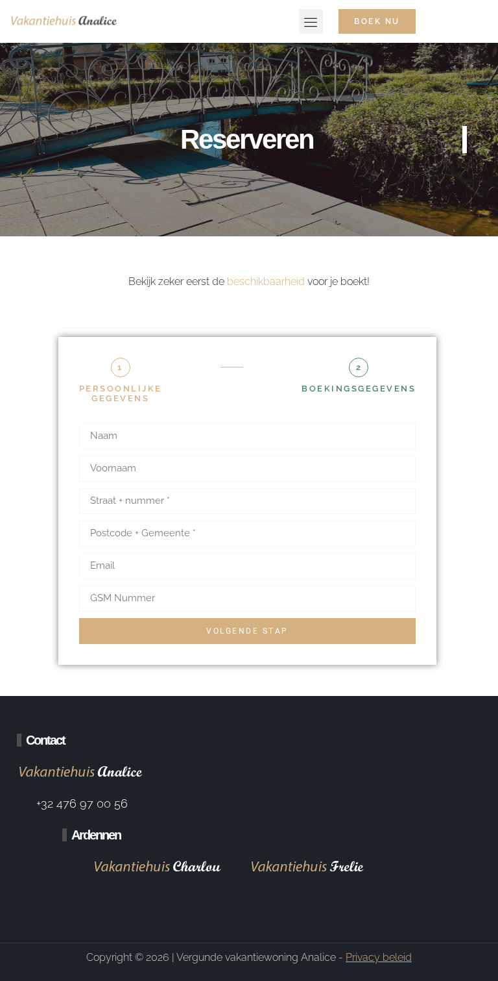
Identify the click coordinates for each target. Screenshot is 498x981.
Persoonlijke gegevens (120, 394)
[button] (311, 21)
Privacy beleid (379, 957)
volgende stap (247, 631)
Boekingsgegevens (359, 388)
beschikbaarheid (266, 281)
